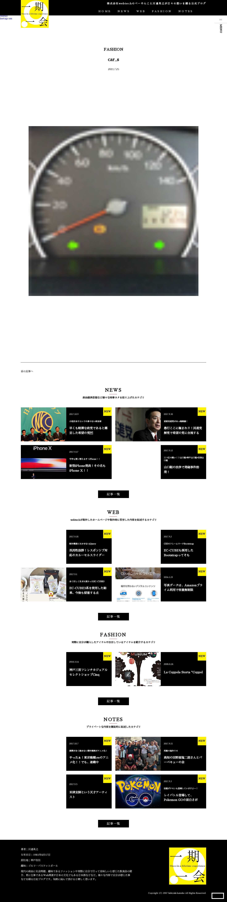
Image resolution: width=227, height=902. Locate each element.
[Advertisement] (113, 98)
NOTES (185, 11)
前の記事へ (27, 371)
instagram (6, 18)
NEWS (124, 11)
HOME (104, 11)
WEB (140, 11)
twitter (4, 16)
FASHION (162, 11)
